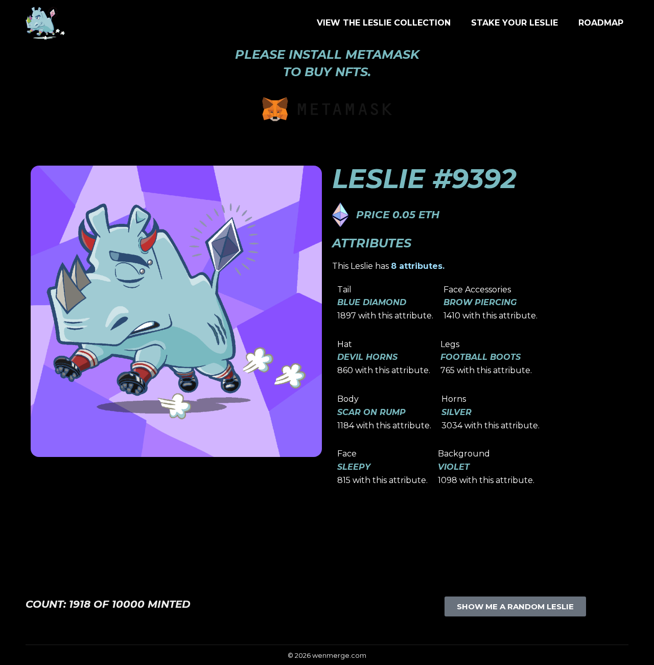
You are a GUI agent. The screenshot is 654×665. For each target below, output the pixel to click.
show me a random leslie (515, 606)
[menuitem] (384, 23)
